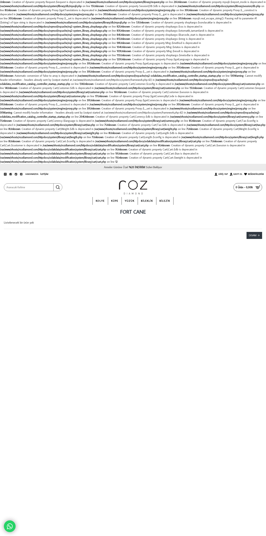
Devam (252, 235)
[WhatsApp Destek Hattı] (10, 526)
